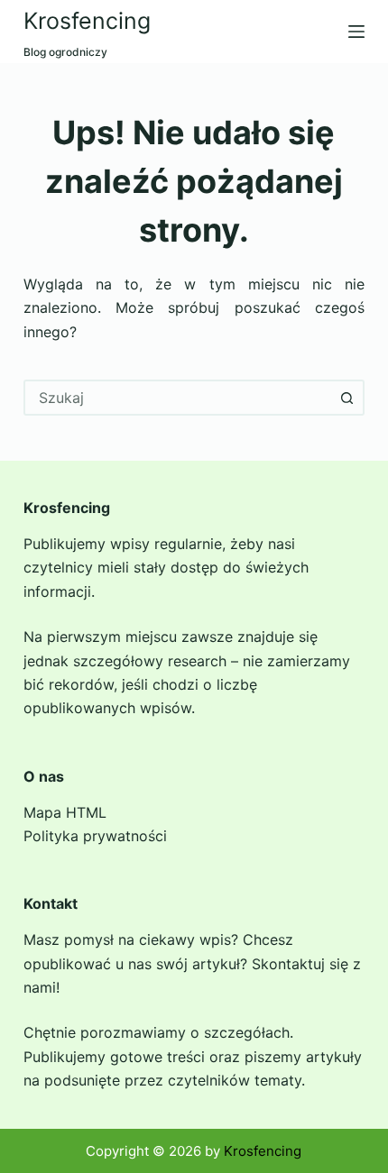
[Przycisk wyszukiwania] (346, 397)
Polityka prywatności (95, 836)
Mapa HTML (64, 812)
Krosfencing (87, 20)
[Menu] (356, 31)
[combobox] (177, 398)
